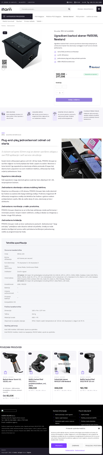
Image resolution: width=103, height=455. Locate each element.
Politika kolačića (69, 450)
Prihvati (59, 446)
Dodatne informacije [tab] (13, 135)
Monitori (19, 21)
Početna (4, 25)
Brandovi (4, 450)
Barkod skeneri (68, 16)
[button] (99, 428)
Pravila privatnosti (80, 450)
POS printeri (80, 16)
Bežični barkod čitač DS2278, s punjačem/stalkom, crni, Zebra (37, 382)
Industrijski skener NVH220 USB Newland (62, 380)
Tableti (39, 21)
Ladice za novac (92, 16)
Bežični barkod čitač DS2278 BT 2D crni (87, 380)
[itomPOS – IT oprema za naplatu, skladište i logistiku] (7, 9)
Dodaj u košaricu (74, 100)
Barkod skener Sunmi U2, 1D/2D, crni (12, 380)
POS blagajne (39, 16)
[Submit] (69, 9)
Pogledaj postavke (92, 446)
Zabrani (75, 446)
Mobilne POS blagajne (53, 16)
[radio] (59, 86)
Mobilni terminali (8, 21)
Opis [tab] (3, 135)
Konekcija (58, 82)
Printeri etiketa (29, 21)
